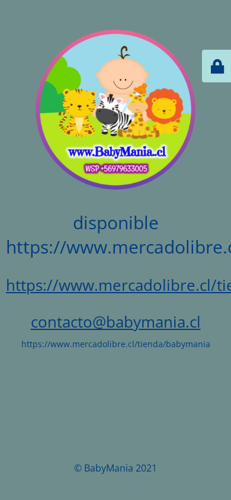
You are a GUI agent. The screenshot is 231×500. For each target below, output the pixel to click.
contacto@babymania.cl (116, 321)
